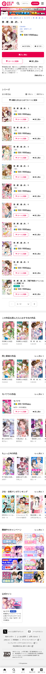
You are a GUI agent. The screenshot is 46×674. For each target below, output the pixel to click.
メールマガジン (38, 631)
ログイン (25, 3)
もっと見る (38, 356)
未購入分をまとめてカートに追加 (24, 100)
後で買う (39, 46)
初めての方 (32, 672)
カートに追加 (13, 61)
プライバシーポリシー (30, 640)
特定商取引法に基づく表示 (23, 646)
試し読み (35, 61)
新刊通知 (27, 46)
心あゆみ (23, 26)
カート (23, 672)
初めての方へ (9, 636)
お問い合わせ (33, 636)
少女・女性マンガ (25, 29)
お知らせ (7, 640)
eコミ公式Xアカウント (14, 632)
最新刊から (40, 94)
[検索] (18, 3)
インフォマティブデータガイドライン (20, 643)
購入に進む (23, 55)
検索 (14, 672)
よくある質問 (21, 636)
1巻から (30, 94)
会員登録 (35, 3)
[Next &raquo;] (34, 304)
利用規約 (16, 640)
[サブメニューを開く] (42, 3)
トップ (5, 672)
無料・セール (41, 672)
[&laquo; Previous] (11, 304)
